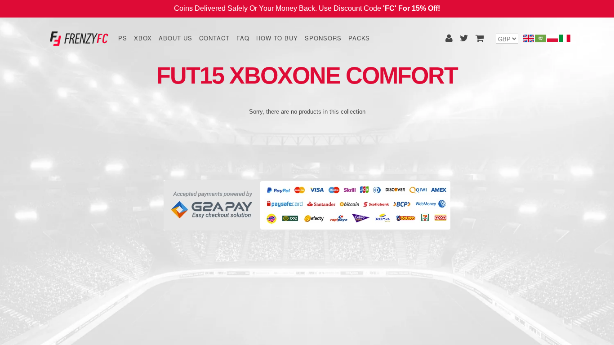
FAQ (242, 38)
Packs (359, 38)
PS (122, 38)
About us (175, 38)
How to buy (277, 38)
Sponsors (323, 38)
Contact (214, 38)
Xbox (143, 38)
